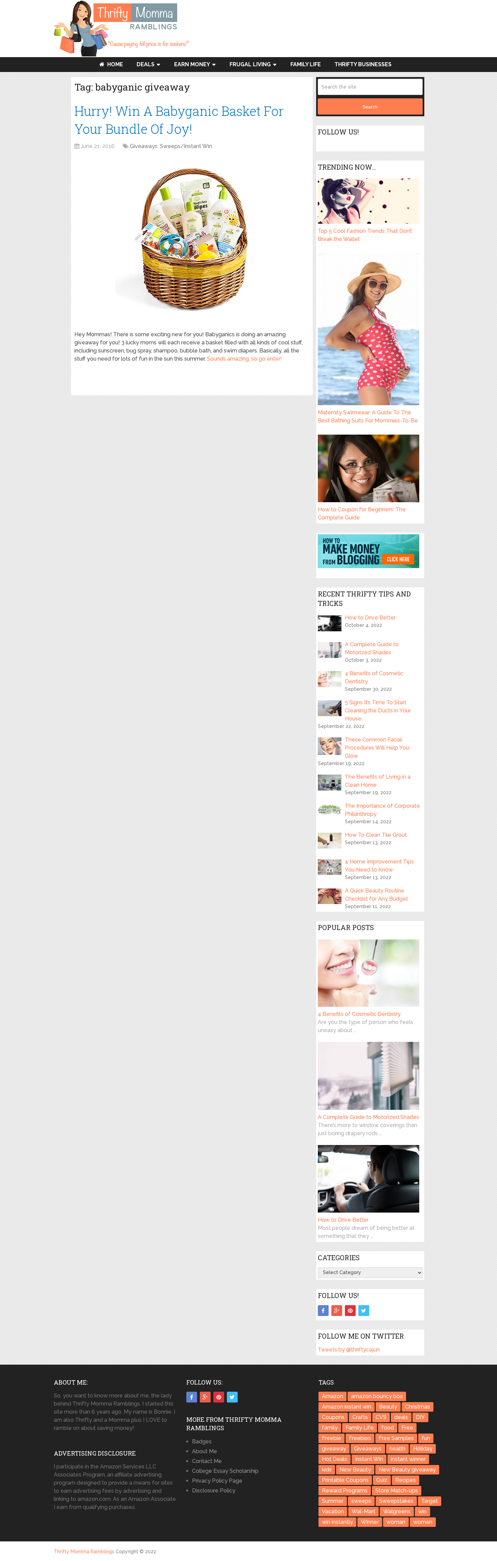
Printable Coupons (345, 1480)
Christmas (417, 1407)
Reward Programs (345, 1490)
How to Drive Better (370, 617)
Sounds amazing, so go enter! (244, 359)
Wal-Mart (363, 1511)
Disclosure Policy (213, 1490)
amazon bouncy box (377, 1396)
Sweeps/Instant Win (186, 146)
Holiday (422, 1448)
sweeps (361, 1501)
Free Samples (396, 1438)
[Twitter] (363, 1310)
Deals (146, 64)
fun (426, 1438)
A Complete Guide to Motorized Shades (372, 648)
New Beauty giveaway (407, 1469)
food (387, 1427)
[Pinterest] (350, 1310)
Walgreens (396, 1511)
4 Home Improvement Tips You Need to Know (379, 865)
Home (114, 64)
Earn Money (192, 64)
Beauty (388, 1407)
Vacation (333, 1511)
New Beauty (355, 1469)
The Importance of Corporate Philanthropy (382, 810)
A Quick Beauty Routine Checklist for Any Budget (376, 894)
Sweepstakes (396, 1501)
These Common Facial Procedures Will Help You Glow (377, 747)
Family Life (305, 64)
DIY (420, 1417)
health (397, 1448)
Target (429, 1501)
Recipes (405, 1480)
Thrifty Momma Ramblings (84, 1551)
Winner (370, 1522)
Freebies (360, 1438)
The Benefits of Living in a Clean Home (377, 781)
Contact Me (207, 1461)
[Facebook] (323, 1310)
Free (407, 1427)
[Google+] (336, 1310)
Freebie (331, 1438)
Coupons (333, 1417)
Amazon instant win (346, 1407)
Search (370, 106)
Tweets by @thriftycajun (349, 1349)
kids (327, 1469)
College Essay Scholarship (225, 1471)
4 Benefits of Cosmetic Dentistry (374, 677)
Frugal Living (250, 64)
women (422, 1522)
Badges (202, 1441)
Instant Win (369, 1459)
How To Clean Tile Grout (376, 835)
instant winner (408, 1459)
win (422, 1511)
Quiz (381, 1480)
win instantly (337, 1522)
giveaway (334, 1448)
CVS (381, 1417)
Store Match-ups (396, 1490)
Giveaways (144, 146)
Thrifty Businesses (363, 64)
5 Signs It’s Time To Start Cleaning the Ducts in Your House (378, 710)
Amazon (332, 1396)
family (330, 1427)
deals (401, 1417)
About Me (204, 1451)
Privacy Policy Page (217, 1481)
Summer (333, 1501)
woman (395, 1522)
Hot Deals (334, 1459)
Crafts (360, 1417)
